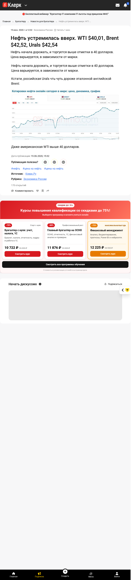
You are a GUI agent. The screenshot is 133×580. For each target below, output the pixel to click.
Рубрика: (16, 179)
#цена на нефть (32, 168)
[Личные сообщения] (117, 5)
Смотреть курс (22, 254)
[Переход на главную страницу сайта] (12, 5)
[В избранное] (42, 190)
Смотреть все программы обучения (65, 264)
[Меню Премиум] (25, 5)
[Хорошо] (45, 162)
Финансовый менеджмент (106, 230)
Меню (91, 577)
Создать (65, 576)
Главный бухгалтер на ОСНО (64, 230)
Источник (17, 173)
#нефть (15, 168)
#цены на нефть (53, 168)
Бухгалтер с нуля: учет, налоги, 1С (19, 232)
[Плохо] (63, 162)
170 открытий (18, 185)
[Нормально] (54, 162)
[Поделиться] (48, 190)
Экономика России (43, 30)
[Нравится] (37, 190)
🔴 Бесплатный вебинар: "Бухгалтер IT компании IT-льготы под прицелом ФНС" (65, 14)
